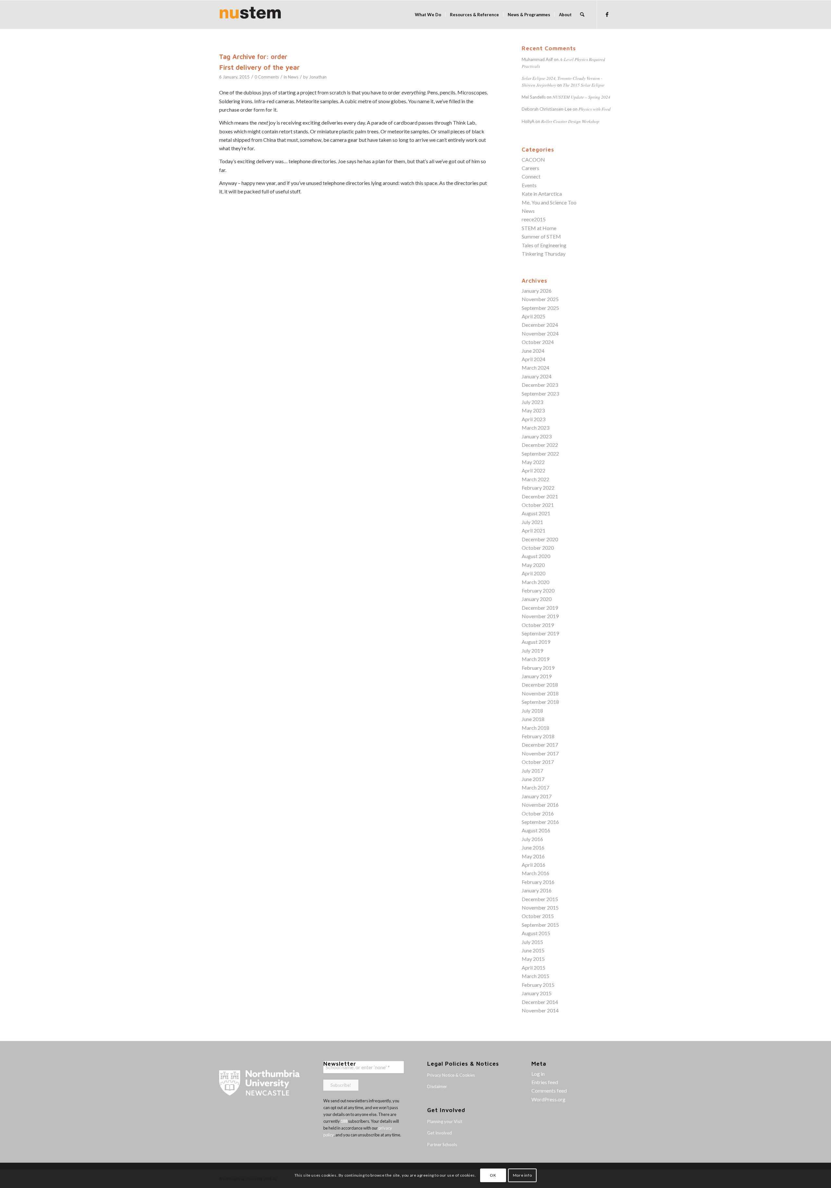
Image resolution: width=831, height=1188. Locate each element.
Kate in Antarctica (542, 193)
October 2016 (538, 813)
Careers (530, 168)
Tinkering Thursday (543, 254)
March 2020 (535, 582)
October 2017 (538, 762)
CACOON (533, 159)
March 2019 (535, 659)
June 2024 (533, 351)
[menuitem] (428, 14)
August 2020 (536, 556)
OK (493, 1175)
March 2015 (535, 976)
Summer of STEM (541, 236)
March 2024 (535, 367)
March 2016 (535, 873)
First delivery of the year (259, 67)
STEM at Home (539, 228)
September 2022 (540, 453)
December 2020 (540, 539)
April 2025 (533, 316)
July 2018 (532, 710)
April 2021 (533, 530)
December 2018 (540, 684)
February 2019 (538, 668)
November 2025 (540, 299)
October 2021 (538, 505)
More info (522, 1175)
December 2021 (540, 496)
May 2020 (533, 565)
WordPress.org (548, 1099)
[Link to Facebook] (607, 14)
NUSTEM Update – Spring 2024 (581, 97)
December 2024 (540, 325)
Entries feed (544, 1082)
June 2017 (533, 779)
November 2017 (540, 753)
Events (529, 185)
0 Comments (266, 77)
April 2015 (533, 967)
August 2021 (536, 513)
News (293, 77)
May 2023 (533, 410)
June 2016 (533, 847)
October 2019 (538, 625)
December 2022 (540, 445)
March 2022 (535, 479)
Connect (531, 176)
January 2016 (537, 890)
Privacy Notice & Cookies (451, 1075)
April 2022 (533, 470)
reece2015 (534, 219)
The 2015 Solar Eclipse (583, 85)
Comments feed (549, 1090)
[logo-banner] (250, 14)
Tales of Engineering (544, 245)
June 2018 (533, 719)
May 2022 (533, 462)
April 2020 (533, 573)
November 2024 (540, 333)
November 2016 (540, 805)
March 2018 (535, 728)
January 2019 (537, 676)
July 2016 (532, 839)
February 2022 (538, 487)
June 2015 (533, 950)
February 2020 (538, 590)
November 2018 (540, 693)
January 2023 (537, 436)
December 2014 (540, 1002)
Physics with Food (594, 109)
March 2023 (535, 427)
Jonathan (318, 77)
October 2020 (538, 548)
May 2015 (533, 959)
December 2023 (540, 385)
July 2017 (532, 770)
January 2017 (537, 796)
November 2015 (540, 907)
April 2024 (533, 359)
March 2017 (535, 787)
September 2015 (540, 925)
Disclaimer (437, 1086)
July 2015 (532, 942)
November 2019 (540, 616)
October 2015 (538, 916)
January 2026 (537, 291)
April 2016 (533, 865)
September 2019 (540, 633)
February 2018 (538, 736)
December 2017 (540, 744)
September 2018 (540, 702)
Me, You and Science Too (549, 202)
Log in (538, 1074)
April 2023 (533, 419)
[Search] (582, 14)
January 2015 (537, 993)
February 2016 (538, 882)
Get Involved (439, 1132)
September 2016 (540, 822)
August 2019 (536, 642)
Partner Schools (442, 1144)
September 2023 (540, 393)
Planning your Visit (444, 1121)
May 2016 (533, 856)
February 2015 (538, 985)
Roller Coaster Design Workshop (570, 121)
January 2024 (537, 376)
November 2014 (540, 1010)
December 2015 (540, 899)
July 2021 (532, 522)
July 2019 (532, 650)
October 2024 (538, 342)
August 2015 (536, 933)
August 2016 (536, 830)
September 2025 (540, 308)
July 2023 (532, 402)
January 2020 (537, 599)
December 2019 (540, 608)
